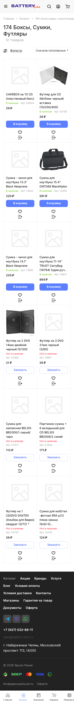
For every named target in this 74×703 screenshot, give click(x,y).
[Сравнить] (20, 137)
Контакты (43, 593)
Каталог (9, 578)
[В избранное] (20, 132)
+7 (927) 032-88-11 (18, 630)
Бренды (40, 578)
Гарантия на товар (37, 600)
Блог (6, 586)
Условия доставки (17, 593)
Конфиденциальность (18, 683)
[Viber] (16, 619)
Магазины (11, 600)
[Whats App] (25, 619)
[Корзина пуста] (67, 6)
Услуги (56, 578)
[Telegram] (7, 619)
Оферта (32, 608)
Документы (12, 608)
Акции (25, 578)
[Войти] (58, 6)
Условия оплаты (27, 586)
